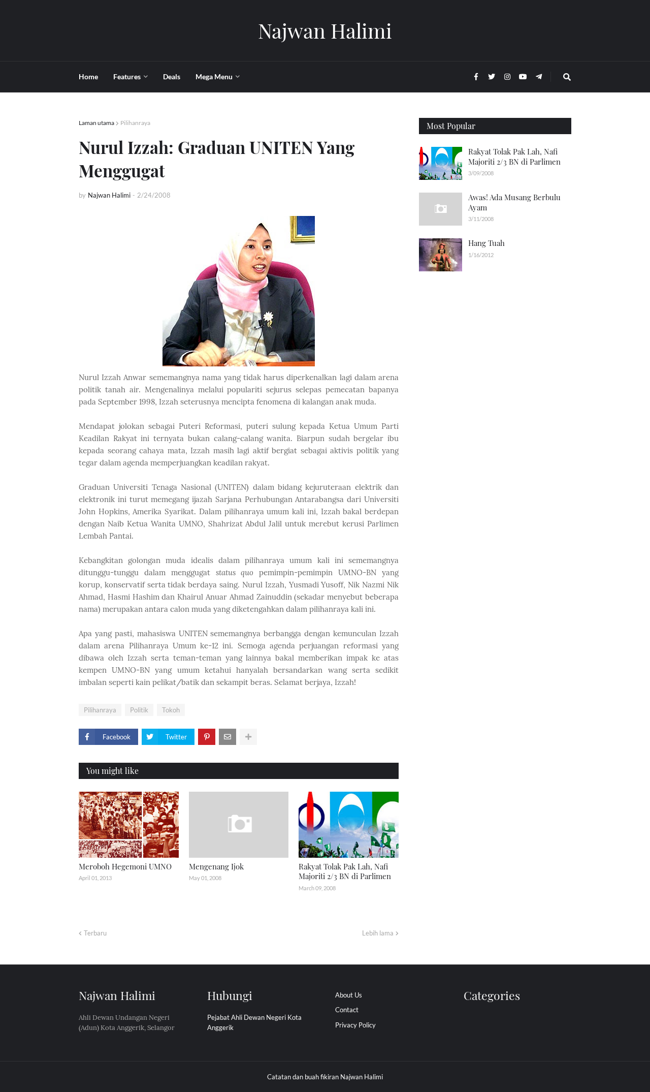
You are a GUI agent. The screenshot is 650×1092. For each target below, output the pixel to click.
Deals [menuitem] (171, 76)
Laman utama (96, 123)
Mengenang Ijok (216, 866)
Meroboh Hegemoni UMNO (125, 866)
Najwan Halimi (325, 30)
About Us (348, 995)
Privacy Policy (355, 1025)
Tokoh (171, 710)
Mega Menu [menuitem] (214, 76)
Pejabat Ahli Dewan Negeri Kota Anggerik (254, 1022)
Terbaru (95, 933)
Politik (139, 710)
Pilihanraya (135, 123)
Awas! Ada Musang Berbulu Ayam (514, 202)
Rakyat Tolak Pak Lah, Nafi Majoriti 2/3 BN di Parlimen (345, 871)
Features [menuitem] (127, 76)
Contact (347, 1010)
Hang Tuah (486, 243)
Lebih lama (378, 933)
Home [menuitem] (88, 76)
